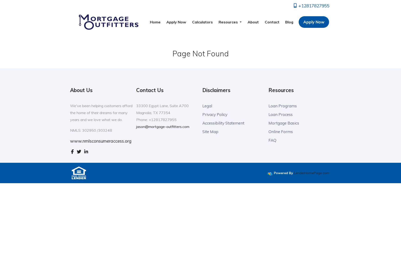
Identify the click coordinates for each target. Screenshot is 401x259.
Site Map (210, 131)
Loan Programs (282, 105)
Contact (272, 22)
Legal (207, 105)
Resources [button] (229, 22)
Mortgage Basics (283, 123)
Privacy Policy (214, 114)
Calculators (202, 22)
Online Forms (280, 131)
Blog (289, 22)
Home (155, 22)
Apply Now (176, 22)
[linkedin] (86, 151)
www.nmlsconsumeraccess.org (100, 141)
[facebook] (72, 151)
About (253, 22)
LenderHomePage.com (311, 173)
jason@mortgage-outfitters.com (162, 126)
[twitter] (79, 151)
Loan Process (280, 114)
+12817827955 (313, 6)
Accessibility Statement (223, 123)
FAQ (272, 140)
